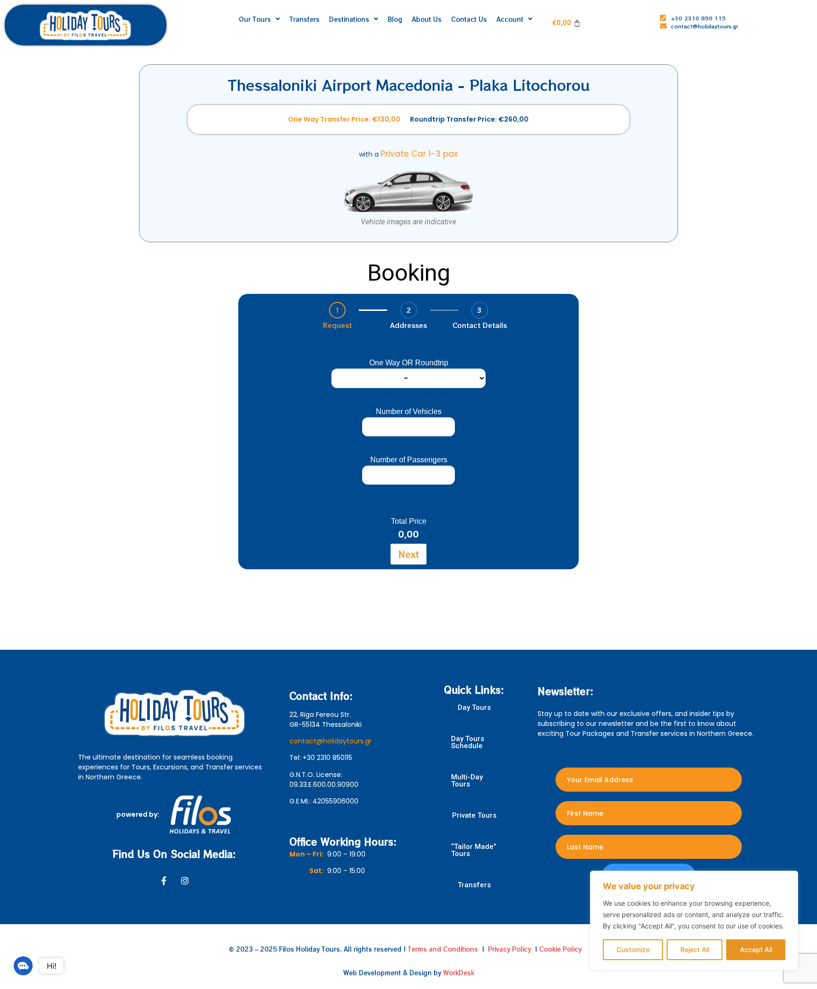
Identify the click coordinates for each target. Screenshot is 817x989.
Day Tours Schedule (467, 742)
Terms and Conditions (443, 949)
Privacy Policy (509, 949)
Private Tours (474, 815)
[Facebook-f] (164, 880)
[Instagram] (185, 880)
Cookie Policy (560, 949)
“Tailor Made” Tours (473, 850)
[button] (23, 965)
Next (408, 553)
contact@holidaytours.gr (330, 741)
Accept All (756, 949)
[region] (694, 920)
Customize (633, 949)
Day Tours (474, 707)
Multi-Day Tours (467, 781)
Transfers (474, 885)
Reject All (694, 949)
